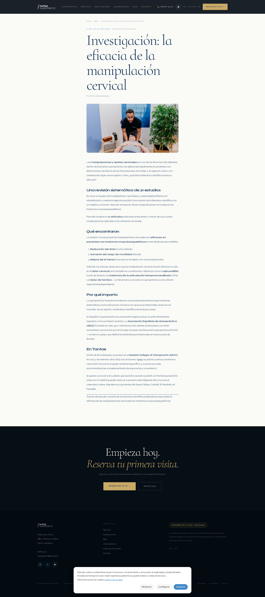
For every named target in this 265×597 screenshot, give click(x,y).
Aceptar (180, 587)
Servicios (86, 7)
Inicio (88, 21)
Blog (135, 7)
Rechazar (147, 587)
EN (194, 7)
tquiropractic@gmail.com (47, 556)
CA (189, 7)
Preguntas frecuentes (112, 549)
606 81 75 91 (150, 486)
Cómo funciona (102, 7)
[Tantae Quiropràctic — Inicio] (46, 7)
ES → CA (173, 548)
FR (199, 7)
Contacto (146, 7)
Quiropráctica (69, 7)
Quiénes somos (121, 7)
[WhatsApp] (178, 7)
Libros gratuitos (109, 544)
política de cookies (114, 579)
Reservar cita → (215, 7)
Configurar (163, 587)
